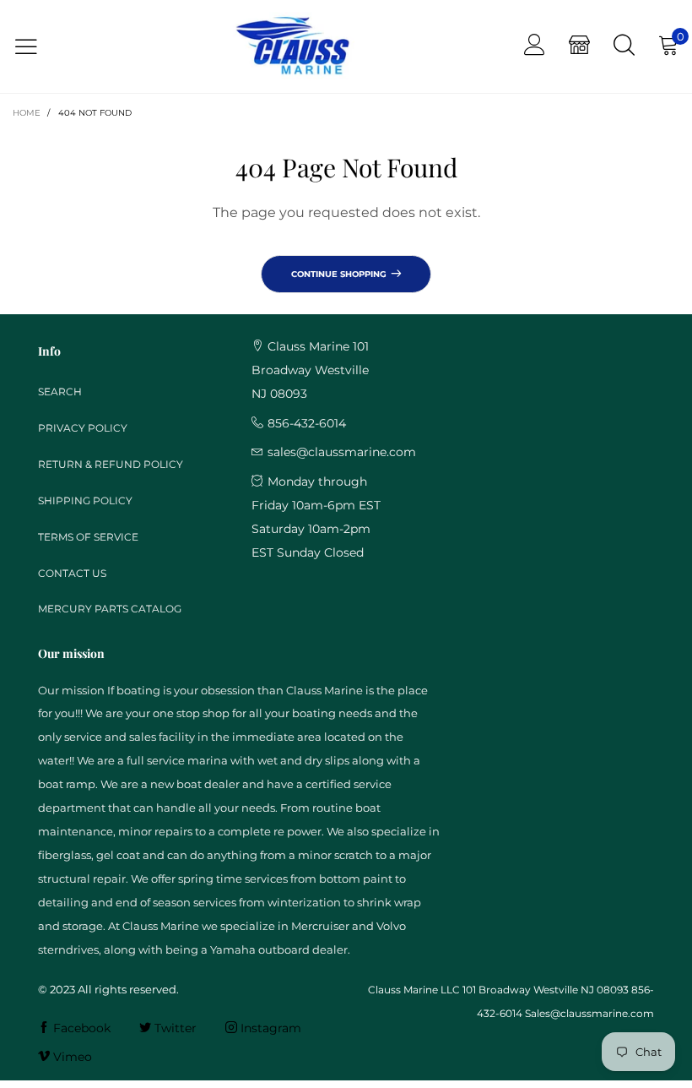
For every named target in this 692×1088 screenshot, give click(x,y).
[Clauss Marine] (292, 47)
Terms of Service (88, 536)
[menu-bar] (37, 47)
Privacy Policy (82, 428)
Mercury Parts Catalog (109, 608)
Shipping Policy (85, 500)
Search (60, 391)
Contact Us (72, 573)
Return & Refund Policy (110, 464)
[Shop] (579, 46)
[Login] (534, 46)
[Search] (624, 46)
